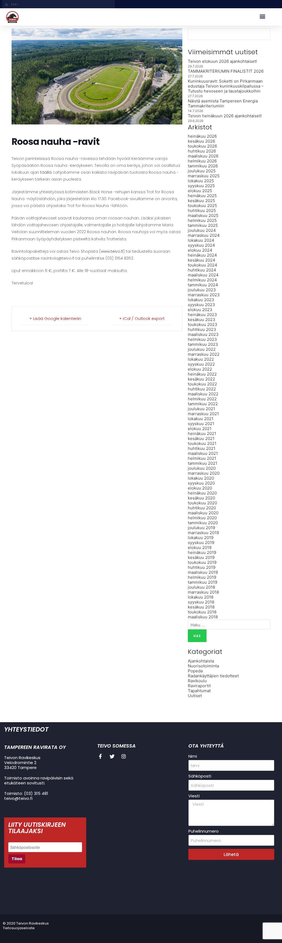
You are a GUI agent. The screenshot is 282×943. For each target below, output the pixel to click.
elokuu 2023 (200, 309)
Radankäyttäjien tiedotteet (213, 675)
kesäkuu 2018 (201, 607)
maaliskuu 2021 (203, 453)
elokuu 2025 (200, 190)
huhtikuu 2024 (202, 270)
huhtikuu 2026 (202, 151)
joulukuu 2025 (202, 170)
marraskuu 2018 (203, 592)
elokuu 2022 (200, 369)
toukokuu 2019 (202, 562)
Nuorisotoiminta (203, 665)
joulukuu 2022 (202, 349)
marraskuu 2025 (203, 175)
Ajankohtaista (201, 661)
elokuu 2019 (200, 547)
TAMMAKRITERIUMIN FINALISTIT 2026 (226, 71)
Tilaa (17, 859)
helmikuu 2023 (202, 339)
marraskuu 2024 (204, 235)
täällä (45, 172)
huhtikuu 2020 (202, 507)
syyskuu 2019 (201, 542)
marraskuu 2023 (204, 294)
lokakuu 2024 (201, 240)
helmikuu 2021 (202, 458)
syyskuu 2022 (201, 364)
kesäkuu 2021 (201, 438)
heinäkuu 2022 (202, 374)
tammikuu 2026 (203, 166)
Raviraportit (199, 685)
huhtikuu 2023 (202, 329)
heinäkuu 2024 (202, 255)
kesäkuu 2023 (201, 319)
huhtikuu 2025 (202, 210)
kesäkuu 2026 (201, 141)
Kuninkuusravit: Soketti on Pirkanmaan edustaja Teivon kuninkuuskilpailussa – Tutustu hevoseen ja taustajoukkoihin (226, 86)
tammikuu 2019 (202, 582)
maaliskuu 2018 (203, 616)
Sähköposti (199, 776)
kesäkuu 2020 (201, 498)
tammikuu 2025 (203, 225)
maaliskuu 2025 (203, 215)
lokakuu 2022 (201, 359)
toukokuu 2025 (202, 205)
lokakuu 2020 (201, 478)
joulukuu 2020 (202, 468)
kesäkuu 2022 (201, 379)
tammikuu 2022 (203, 403)
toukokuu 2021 (202, 443)
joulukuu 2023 (202, 289)
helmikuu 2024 (202, 279)
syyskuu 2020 (201, 483)
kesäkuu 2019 (201, 557)
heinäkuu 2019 (202, 552)
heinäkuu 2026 (202, 136)
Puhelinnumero (203, 831)
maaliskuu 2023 (203, 334)
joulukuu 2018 (201, 587)
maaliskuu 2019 (203, 572)
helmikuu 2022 (202, 398)
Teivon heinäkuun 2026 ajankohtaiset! (225, 115)
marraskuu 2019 (203, 532)
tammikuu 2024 (203, 284)
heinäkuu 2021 (202, 433)
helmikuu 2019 (202, 577)
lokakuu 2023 (201, 299)
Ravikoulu (197, 680)
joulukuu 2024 (202, 230)
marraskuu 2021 (203, 413)
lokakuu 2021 (200, 418)
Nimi (192, 756)
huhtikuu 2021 (201, 448)
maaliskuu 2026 (203, 156)
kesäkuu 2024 (201, 260)
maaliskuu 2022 (203, 393)
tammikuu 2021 (202, 463)
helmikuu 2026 (202, 161)
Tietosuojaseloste (19, 928)
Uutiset (195, 695)
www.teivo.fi (112, 251)
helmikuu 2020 (202, 517)
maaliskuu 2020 (203, 512)
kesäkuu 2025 (201, 200)
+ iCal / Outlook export (142, 318)
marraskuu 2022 (203, 354)
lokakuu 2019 (200, 537)
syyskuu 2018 (201, 602)
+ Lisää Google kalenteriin (55, 318)
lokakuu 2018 (200, 597)
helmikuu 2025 (202, 220)
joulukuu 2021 (201, 408)
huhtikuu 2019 (201, 567)
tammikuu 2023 (203, 344)
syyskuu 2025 (201, 185)
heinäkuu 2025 (202, 195)
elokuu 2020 (200, 488)
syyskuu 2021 (201, 423)
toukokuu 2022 (202, 384)
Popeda (195, 670)
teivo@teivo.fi (18, 798)
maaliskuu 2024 (203, 275)
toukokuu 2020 (202, 503)
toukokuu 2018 (202, 612)
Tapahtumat (199, 690)
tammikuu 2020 (203, 522)
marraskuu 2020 (203, 473)
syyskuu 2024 (201, 245)
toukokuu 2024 (202, 265)
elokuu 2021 (200, 428)
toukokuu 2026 (202, 146)
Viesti (194, 795)
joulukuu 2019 (201, 527)
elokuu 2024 (200, 250)
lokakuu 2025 (201, 180)
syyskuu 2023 (201, 304)
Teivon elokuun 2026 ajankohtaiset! (222, 61)
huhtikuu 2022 (202, 389)
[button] (262, 16)
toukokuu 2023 (202, 324)
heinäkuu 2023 (202, 314)
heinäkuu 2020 (202, 493)
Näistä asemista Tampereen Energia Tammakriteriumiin (223, 103)
